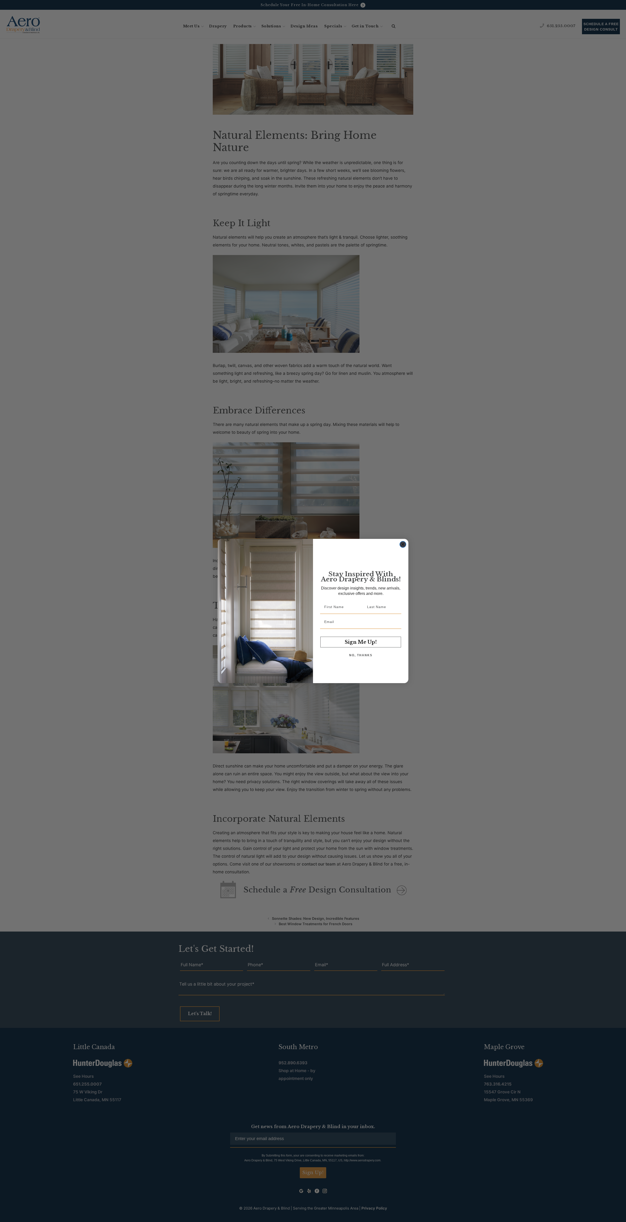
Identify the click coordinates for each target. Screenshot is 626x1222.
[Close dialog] (403, 544)
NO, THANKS (360, 655)
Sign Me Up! (361, 642)
